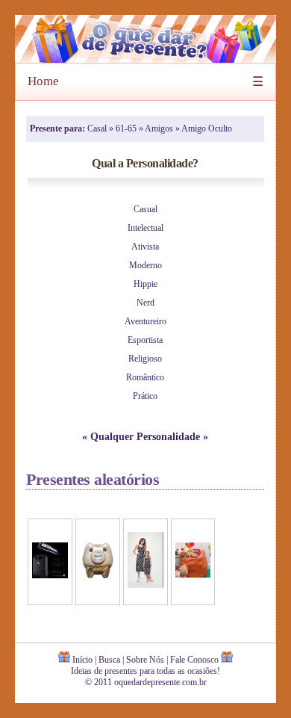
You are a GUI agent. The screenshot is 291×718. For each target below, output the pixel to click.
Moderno (145, 265)
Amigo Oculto (206, 128)
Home (43, 81)
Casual (145, 209)
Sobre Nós (145, 659)
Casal (98, 128)
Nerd (145, 302)
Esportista (145, 340)
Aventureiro (145, 321)
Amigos (160, 128)
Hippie (145, 284)
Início (82, 659)
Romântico (145, 377)
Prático (145, 396)
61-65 (127, 128)
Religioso (145, 358)
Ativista (145, 246)
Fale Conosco (194, 659)
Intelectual (145, 228)
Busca (109, 659)
